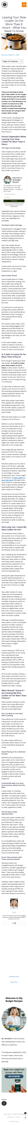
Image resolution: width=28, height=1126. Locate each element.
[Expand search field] (4, 1103)
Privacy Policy (14, 1121)
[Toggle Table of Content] (20, 61)
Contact (18, 1117)
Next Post (14, 982)
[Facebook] (13, 923)
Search (4, 1099)
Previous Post (14, 977)
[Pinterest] (15, 923)
